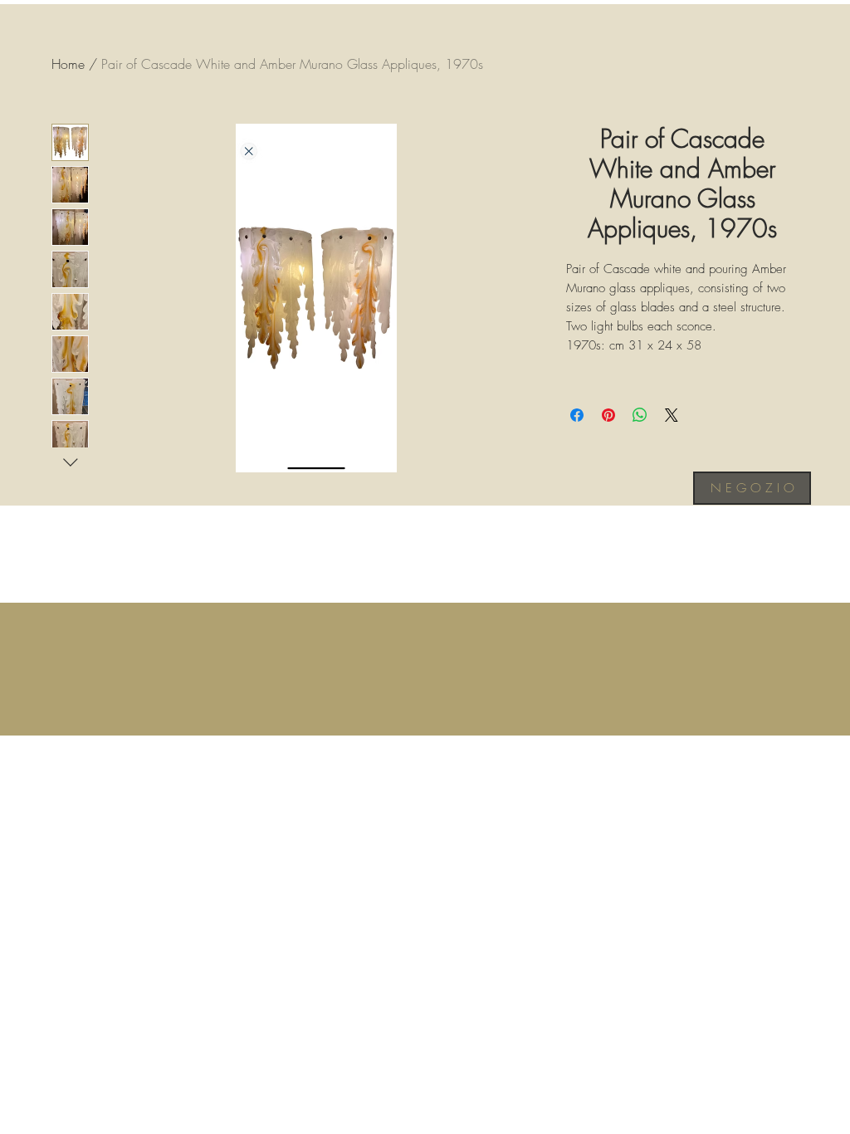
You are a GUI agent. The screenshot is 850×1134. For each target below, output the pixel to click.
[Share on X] (671, 415)
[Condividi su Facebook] (577, 415)
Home (68, 64)
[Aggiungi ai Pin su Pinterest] (608, 415)
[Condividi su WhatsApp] (640, 415)
